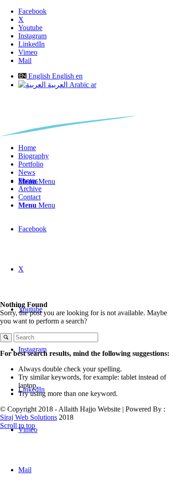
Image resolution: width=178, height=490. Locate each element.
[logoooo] (68, 134)
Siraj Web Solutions (28, 417)
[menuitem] (98, 148)
